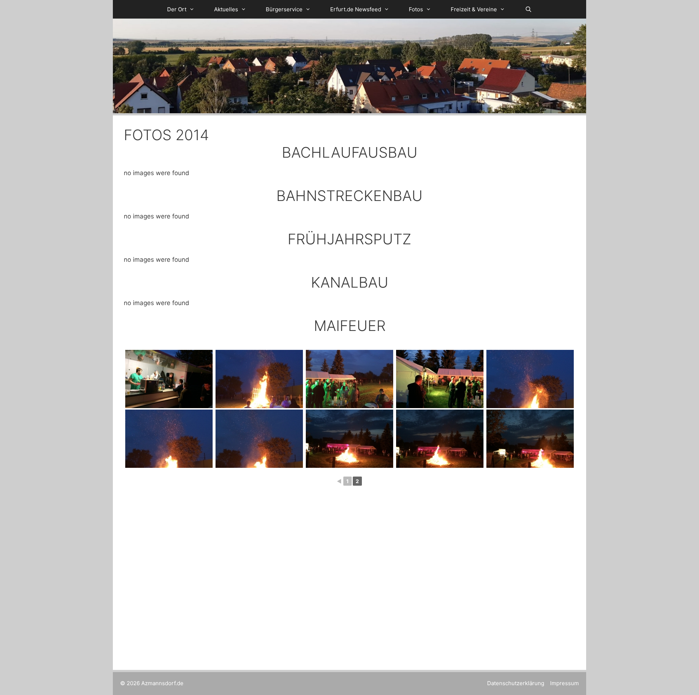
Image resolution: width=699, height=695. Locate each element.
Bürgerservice (284, 9)
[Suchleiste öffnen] (528, 9)
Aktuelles (226, 9)
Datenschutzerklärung (515, 683)
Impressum (564, 683)
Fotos (416, 9)
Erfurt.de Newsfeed (355, 9)
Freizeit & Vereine (474, 9)
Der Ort (176, 9)
